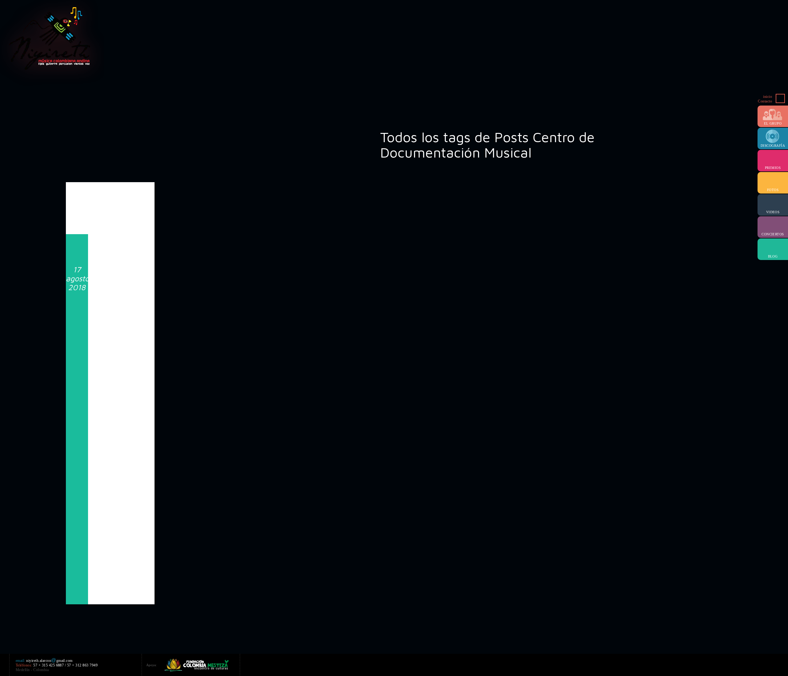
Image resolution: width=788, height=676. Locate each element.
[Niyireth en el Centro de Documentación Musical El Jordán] (110, 209)
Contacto (765, 101)
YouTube (735, 664)
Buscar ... (780, 98)
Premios (773, 168)
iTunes (746, 664)
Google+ (712, 664)
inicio (767, 96)
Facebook (701, 664)
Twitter (690, 664)
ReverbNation (779, 664)
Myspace (768, 664)
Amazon (724, 664)
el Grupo (773, 123)
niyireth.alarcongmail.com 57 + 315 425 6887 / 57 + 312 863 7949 (57, 665)
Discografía (773, 145)
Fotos (772, 190)
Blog (773, 256)
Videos (773, 212)
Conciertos (773, 234)
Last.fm (757, 664)
